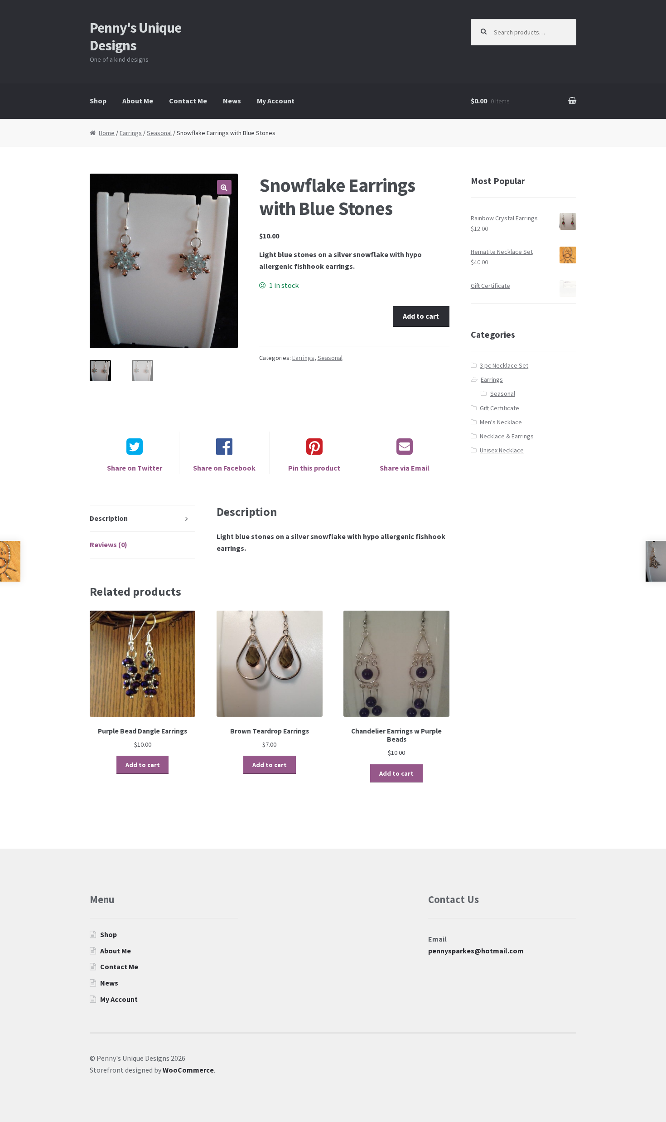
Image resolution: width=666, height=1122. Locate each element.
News (232, 100)
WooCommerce (188, 1069)
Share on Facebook (224, 467)
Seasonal (159, 133)
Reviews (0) (108, 544)
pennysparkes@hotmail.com (476, 950)
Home (107, 133)
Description (109, 518)
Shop (98, 100)
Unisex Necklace (502, 450)
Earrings (131, 133)
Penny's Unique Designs (135, 36)
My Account (275, 100)
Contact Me (188, 100)
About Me (137, 100)
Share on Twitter (134, 467)
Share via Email (405, 467)
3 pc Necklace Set (504, 365)
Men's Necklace (501, 422)
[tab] (143, 518)
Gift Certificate (499, 408)
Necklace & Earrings (507, 436)
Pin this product (314, 467)
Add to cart (421, 316)
